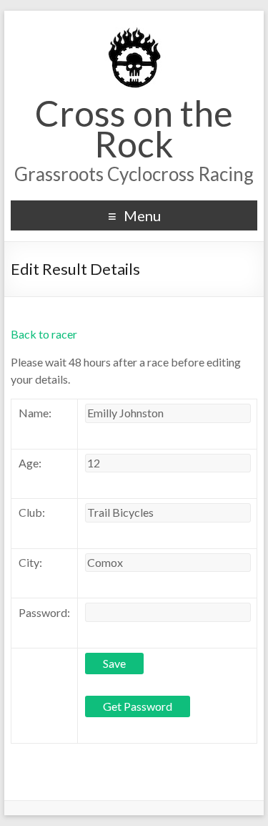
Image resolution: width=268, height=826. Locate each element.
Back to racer (44, 334)
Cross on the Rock (134, 128)
